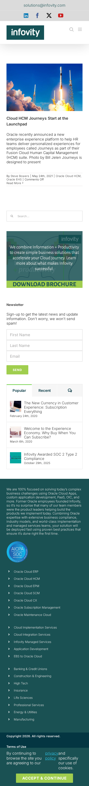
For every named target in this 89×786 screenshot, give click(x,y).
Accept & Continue (44, 778)
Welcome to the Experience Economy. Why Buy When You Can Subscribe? (50, 432)
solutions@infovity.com (44, 5)
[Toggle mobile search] (71, 29)
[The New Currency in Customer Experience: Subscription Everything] (15, 403)
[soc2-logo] (17, 543)
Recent (44, 390)
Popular (19, 390)
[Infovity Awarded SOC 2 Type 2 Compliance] (15, 454)
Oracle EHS (14, 179)
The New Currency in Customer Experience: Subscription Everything (51, 407)
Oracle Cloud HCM (68, 176)
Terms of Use (16, 746)
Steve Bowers (20, 176)
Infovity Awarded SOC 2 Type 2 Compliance (50, 456)
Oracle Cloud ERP (26, 571)
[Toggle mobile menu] (80, 29)
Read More (13, 183)
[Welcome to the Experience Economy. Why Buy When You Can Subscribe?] (15, 428)
